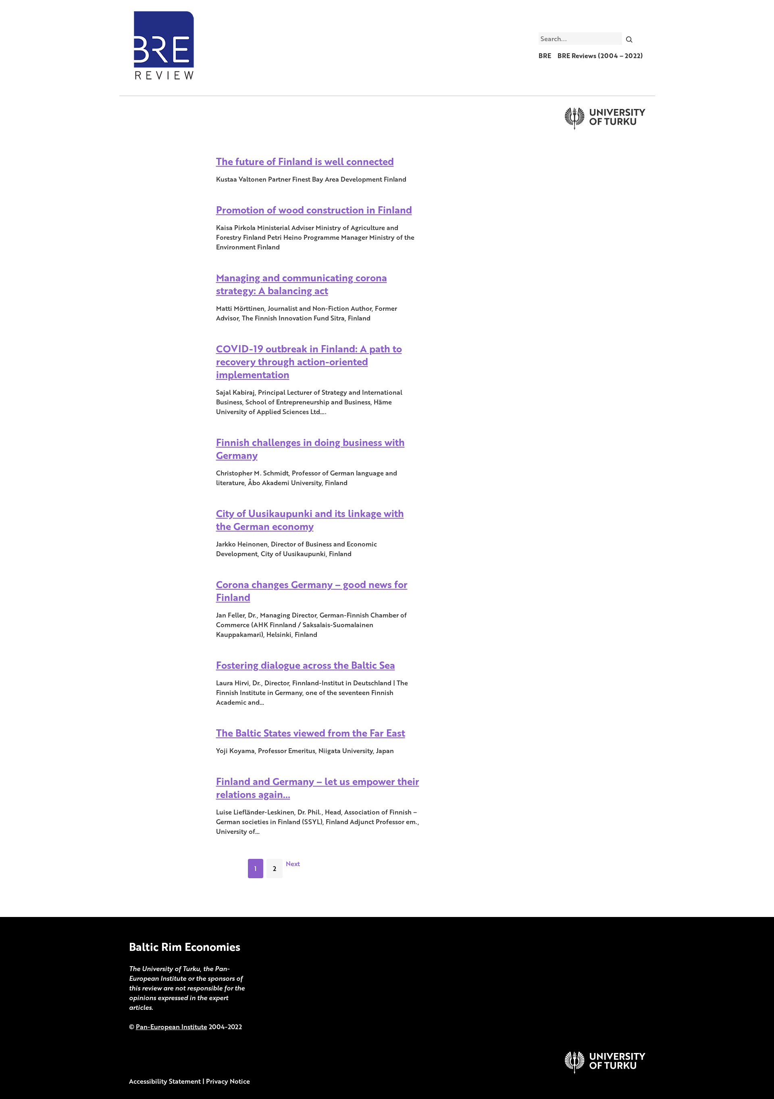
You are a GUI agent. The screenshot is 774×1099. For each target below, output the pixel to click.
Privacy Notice (228, 1081)
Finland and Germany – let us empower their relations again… (317, 787)
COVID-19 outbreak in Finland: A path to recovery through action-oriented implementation (309, 361)
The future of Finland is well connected (305, 161)
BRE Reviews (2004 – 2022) (600, 56)
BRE (545, 56)
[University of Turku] (605, 1071)
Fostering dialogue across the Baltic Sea (305, 665)
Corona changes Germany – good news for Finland (312, 590)
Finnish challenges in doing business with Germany (310, 448)
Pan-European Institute (171, 1027)
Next (293, 864)
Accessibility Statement (165, 1081)
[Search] (629, 38)
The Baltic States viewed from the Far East (310, 733)
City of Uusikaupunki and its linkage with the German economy (310, 519)
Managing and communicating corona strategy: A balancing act (301, 283)
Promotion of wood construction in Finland (314, 210)
